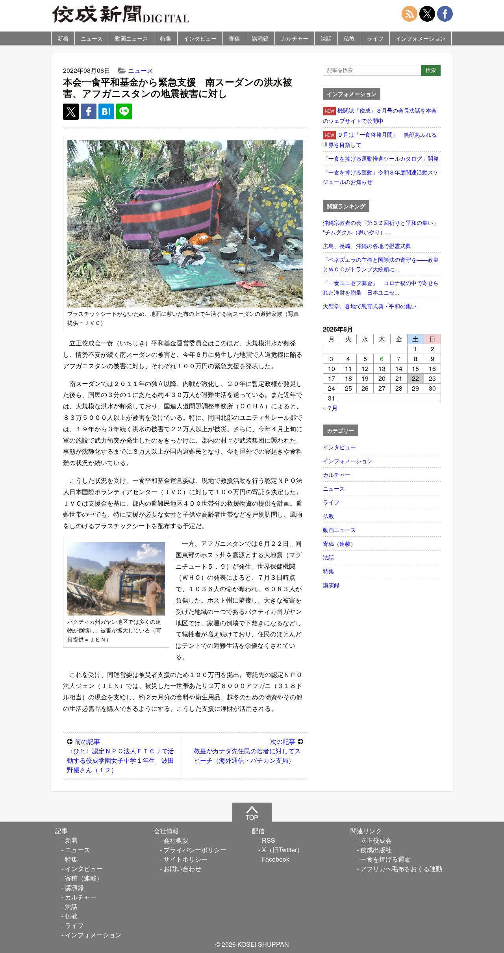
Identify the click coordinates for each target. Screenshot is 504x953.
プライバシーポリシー (194, 849)
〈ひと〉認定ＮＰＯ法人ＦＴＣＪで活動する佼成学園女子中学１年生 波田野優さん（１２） (120, 755)
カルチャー (294, 38)
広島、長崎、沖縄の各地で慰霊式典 (367, 246)
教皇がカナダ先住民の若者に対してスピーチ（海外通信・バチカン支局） (247, 751)
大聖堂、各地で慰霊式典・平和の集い (370, 306)
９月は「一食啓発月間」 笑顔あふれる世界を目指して (380, 139)
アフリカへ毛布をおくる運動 (401, 868)
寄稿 (234, 38)
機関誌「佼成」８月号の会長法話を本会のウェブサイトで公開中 (380, 115)
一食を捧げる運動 (385, 859)
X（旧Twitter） (282, 849)
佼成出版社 (376, 849)
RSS (268, 840)
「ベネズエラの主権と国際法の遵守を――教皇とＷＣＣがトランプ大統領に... (381, 264)
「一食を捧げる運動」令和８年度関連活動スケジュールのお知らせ (381, 176)
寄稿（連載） (339, 543)
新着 (63, 38)
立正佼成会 (376, 840)
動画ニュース (131, 38)
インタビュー (200, 38)
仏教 (349, 38)
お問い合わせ (182, 868)
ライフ (375, 38)
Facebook (275, 859)
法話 (326, 38)
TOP (252, 817)
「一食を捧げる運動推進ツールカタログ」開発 (381, 158)
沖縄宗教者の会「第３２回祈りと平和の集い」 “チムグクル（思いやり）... (382, 227)
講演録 (260, 38)
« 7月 (330, 407)
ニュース (92, 38)
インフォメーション (420, 38)
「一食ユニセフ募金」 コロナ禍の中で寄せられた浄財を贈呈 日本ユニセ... (381, 287)
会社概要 (176, 840)
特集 (165, 38)
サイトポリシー (185, 859)
